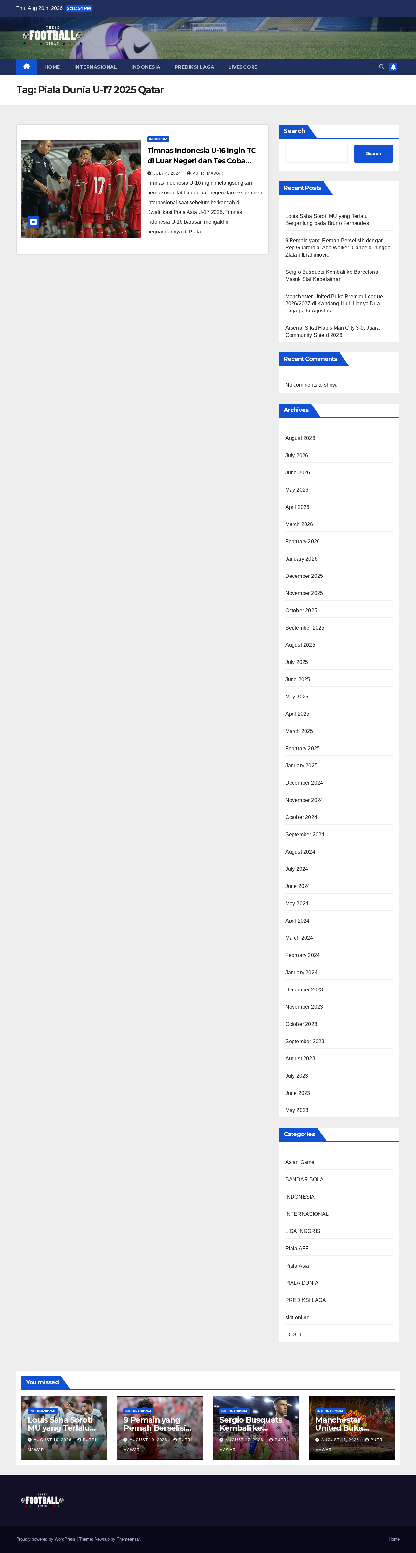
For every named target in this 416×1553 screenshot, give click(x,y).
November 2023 (304, 1007)
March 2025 (299, 731)
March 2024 (299, 938)
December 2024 (304, 783)
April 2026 (297, 507)
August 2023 (300, 1058)
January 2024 (301, 972)
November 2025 (304, 593)
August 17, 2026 (245, 1440)
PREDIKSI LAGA (194, 67)
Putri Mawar (208, 173)
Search (294, 131)
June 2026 (297, 472)
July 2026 (296, 455)
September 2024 (305, 834)
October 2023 (301, 1024)
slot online (297, 1317)
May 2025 (297, 696)
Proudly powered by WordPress (46, 1539)
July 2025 (296, 662)
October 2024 (301, 817)
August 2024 (300, 852)
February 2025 (302, 748)
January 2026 (301, 559)
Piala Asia (297, 1265)
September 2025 (305, 627)
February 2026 (302, 541)
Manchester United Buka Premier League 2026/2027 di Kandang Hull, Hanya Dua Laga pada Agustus (334, 303)
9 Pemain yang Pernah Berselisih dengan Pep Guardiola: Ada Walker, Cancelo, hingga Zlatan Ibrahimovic (338, 248)
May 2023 (297, 1110)
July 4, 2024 (167, 173)
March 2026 (299, 524)
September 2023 (305, 1041)
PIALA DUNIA (301, 1283)
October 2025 (301, 610)
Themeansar (128, 1539)
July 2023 (296, 1076)
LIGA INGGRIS (302, 1231)
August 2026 (300, 438)
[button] (381, 67)
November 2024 (304, 800)
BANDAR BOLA (304, 1179)
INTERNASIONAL (95, 67)
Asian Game (300, 1162)
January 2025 (301, 765)
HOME (52, 67)
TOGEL (294, 1334)
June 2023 (297, 1093)
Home (394, 1539)
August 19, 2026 (53, 1440)
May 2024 (297, 903)
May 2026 (297, 490)
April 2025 (297, 714)
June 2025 (297, 679)
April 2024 (297, 920)
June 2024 (297, 886)
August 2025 (300, 645)
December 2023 (304, 989)
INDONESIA (146, 67)
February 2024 (302, 955)
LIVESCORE (243, 67)
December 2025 (304, 576)
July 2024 (296, 869)
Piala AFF (297, 1248)
